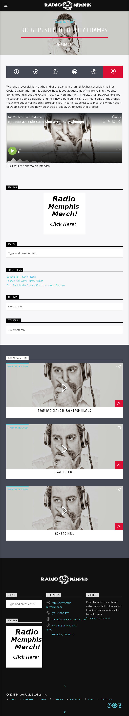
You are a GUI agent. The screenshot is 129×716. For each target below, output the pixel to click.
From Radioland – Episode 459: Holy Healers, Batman (35, 285)
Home (13, 699)
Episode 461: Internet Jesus (21, 276)
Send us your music (97, 618)
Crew (91, 699)
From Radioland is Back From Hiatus (64, 410)
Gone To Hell (64, 533)
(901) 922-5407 (60, 613)
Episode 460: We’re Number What (24, 280)
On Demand (75, 699)
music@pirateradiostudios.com (69, 619)
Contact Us (106, 699)
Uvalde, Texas (64, 472)
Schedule (58, 699)
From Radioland (64, 22)
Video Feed (28, 699)
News (43, 699)
